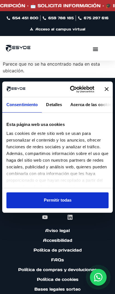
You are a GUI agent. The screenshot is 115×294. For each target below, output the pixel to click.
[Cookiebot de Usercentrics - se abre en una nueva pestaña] (71, 89)
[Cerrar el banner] (107, 89)
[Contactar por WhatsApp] (98, 277)
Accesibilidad (57, 240)
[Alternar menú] (95, 49)
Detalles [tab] (54, 104)
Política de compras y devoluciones (57, 269)
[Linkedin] (70, 217)
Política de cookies (57, 279)
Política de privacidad (57, 250)
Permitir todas (57, 200)
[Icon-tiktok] (57, 217)
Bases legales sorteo (57, 289)
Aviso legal (57, 230)
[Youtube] (45, 217)
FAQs (57, 259)
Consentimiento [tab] (22, 104)
